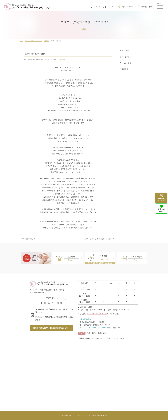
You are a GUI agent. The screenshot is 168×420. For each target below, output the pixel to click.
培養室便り (62, 59)
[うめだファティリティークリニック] (27, 6)
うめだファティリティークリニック (83, 415)
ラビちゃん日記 (125, 63)
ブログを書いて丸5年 (27, 239)
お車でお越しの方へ (51, 328)
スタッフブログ (125, 57)
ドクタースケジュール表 (97, 314)
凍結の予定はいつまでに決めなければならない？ (100, 239)
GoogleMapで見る (51, 298)
